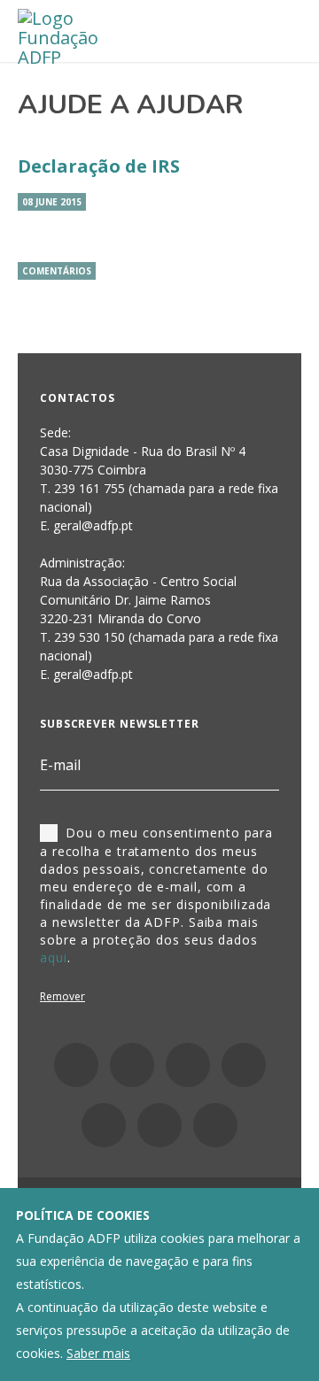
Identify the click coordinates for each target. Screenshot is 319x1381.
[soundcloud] (215, 1125)
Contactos (77, 397)
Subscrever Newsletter (119, 723)
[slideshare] (159, 1125)
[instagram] (132, 1065)
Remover (62, 996)
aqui (53, 957)
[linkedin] (188, 1065)
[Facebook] (76, 1065)
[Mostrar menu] (279, 32)
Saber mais (98, 1353)
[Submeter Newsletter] (268, 765)
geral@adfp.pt (93, 674)
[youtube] (244, 1065)
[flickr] (104, 1125)
